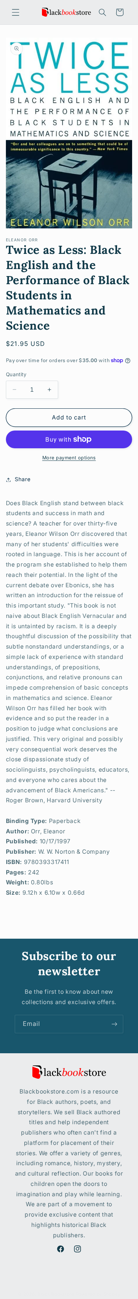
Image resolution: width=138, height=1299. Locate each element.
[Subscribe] (114, 1024)
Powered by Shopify (98, 1294)
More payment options (69, 457)
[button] (15, 12)
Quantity (16, 374)
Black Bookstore (56, 1294)
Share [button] (23, 479)
